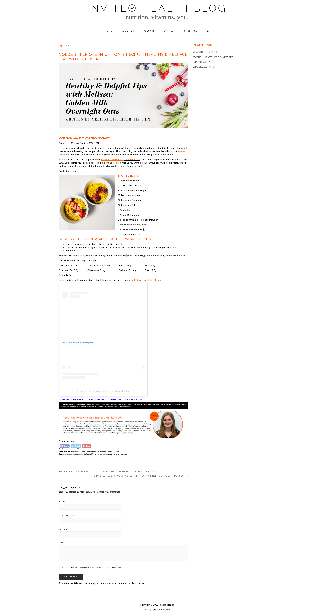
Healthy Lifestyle (92, 451)
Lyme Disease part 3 (203, 67)
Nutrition (116, 451)
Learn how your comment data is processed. (123, 583)
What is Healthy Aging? (205, 52)
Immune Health (106, 451)
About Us (128, 31)
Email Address (66, 515)
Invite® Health (73, 449)
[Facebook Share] (65, 445)
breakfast (79, 454)
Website (63, 529)
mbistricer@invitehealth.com (147, 280)
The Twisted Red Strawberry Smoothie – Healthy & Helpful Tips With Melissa (137, 476)
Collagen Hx (89, 454)
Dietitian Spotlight (78, 451)
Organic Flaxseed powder (105, 454)
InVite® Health (166, 604)
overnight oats (121, 454)
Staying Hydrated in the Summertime (213, 57)
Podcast (148, 31)
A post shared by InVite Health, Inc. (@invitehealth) (103, 391)
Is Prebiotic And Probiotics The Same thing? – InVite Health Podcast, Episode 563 (111, 472)
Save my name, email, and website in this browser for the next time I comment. (93, 568)
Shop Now (190, 31)
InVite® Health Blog (157, 8)
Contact (169, 31)
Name (62, 502)
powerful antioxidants (112, 159)
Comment (63, 543)
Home (108, 31)
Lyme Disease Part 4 (203, 62)
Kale (146, 609)
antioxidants (69, 454)
